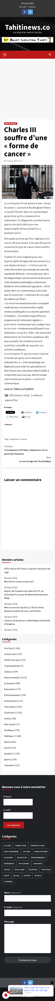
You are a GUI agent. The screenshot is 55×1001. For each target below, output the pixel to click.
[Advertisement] (27, 87)
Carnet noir (10, 654)
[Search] (50, 54)
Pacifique (9, 730)
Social (7, 747)
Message (9, 921)
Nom (12, 892)
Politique (8, 736)
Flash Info (9, 712)
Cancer (24, 439)
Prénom (7, 796)
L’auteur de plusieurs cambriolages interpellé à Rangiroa (27, 622)
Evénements (10, 701)
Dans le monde (10, 123)
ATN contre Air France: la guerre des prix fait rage (27, 570)
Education (9, 689)
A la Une (8, 648)
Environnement (12, 695)
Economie (9, 683)
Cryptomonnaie (12, 665)
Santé (7, 742)
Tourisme (9, 765)
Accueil (22, 6)
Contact (32, 6)
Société (8, 753)
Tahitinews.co (27, 27)
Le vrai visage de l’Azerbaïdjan (35, 459)
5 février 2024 (12, 161)
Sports (7, 759)
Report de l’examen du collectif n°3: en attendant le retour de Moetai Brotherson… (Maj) (26, 594)
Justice (7, 718)
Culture (8, 671)
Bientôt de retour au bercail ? (19, 581)
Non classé (9, 724)
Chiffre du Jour (12, 660)
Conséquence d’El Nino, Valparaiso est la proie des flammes (26, 450)
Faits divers (10, 706)
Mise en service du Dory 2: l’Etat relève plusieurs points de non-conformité (24, 609)
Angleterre (15, 439)
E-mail (7, 809)
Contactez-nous (27, 960)
